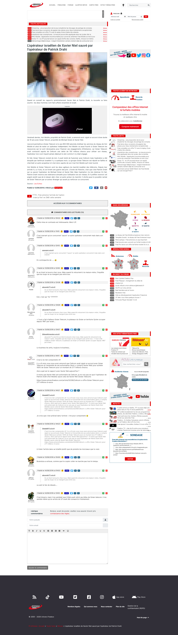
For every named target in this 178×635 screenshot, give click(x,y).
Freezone (116, 13)
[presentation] (29, 531)
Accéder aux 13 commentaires (67, 203)
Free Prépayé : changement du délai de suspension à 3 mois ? (128, 282)
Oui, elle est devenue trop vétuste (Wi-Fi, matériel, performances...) (128, 444)
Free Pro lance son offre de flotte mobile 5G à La (132, 244)
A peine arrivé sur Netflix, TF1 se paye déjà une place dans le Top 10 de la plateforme (133, 409)
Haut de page (142, 617)
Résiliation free (120, 293)
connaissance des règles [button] (59, 513)
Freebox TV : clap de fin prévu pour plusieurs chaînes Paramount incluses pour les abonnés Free (133, 430)
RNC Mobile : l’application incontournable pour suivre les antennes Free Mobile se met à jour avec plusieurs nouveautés (134, 158)
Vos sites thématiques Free (125, 334)
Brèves (105, 28)
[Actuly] (116, 362)
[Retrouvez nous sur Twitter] (75, 597)
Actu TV (116, 404)
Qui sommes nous (90, 607)
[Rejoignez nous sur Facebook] (89, 597)
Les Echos (38, 184)
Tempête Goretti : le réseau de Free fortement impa (133, 237)
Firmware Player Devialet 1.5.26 (126, 300)
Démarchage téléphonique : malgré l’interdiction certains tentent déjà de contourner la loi (62, 41)
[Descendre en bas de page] (75, 218)
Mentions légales (74, 607)
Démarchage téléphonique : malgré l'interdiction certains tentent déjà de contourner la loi (134, 166)
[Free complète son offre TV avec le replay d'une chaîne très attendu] (113, 149)
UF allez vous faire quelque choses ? (128, 297)
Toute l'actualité (38, 24)
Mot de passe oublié (137, 19)
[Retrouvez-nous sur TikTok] (48, 597)
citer (67, 218)
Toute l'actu (51, 626)
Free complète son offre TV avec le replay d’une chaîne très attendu (55, 32)
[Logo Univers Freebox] (36, 5)
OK (146, 16)
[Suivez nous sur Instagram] (102, 597)
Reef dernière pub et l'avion (124, 290)
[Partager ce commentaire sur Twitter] (72, 218)
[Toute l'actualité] (103, 24)
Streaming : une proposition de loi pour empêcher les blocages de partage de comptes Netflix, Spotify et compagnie (134, 142)
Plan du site (120, 607)
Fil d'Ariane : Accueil (36, 626)
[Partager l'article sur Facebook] (96, 187)
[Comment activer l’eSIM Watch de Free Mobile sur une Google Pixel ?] (113, 170)
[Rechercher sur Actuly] (146, 364)
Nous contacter (106, 607)
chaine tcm (119, 283)
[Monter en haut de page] (79, 218)
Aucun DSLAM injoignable (141, 371)
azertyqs (58, 188)
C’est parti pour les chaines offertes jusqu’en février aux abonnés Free (132, 417)
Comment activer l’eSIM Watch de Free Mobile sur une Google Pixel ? (134, 170)
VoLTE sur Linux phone (123, 288)
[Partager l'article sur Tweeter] (91, 187)
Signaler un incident (140, 380)
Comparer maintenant (130, 127)
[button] (29, 531)
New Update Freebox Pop (124, 278)
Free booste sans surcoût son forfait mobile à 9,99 (132, 242)
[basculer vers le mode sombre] (123, 5)
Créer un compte (115, 19)
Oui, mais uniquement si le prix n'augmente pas (131, 447)
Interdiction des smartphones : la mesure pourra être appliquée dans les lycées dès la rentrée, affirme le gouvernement (134, 154)
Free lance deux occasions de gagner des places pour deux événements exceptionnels (62, 30)
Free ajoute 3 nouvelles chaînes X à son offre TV (134, 424)
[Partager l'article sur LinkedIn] (101, 187)
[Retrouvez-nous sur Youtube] (61, 597)
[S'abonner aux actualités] (106, 187)
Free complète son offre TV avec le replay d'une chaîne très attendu (134, 149)
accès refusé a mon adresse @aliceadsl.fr (129, 285)
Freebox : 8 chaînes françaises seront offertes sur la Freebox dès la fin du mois (133, 421)
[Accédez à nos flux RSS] (35, 597)
